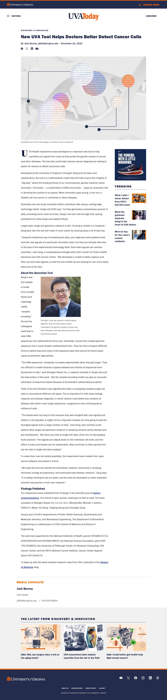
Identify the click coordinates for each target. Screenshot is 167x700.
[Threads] (157, 679)
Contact (102, 688)
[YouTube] (120, 679)
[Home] (83, 16)
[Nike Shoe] (130, 164)
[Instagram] (143, 679)
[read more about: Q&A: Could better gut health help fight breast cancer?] (126, 637)
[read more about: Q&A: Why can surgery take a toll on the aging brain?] (41, 637)
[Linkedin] (150, 679)
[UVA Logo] (26, 679)
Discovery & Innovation (34, 30)
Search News (151, 4)
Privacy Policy (90, 688)
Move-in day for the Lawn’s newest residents (122, 236)
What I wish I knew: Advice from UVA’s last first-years (122, 200)
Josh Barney (25, 589)
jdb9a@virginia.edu (48, 43)
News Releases (77, 688)
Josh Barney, (31, 43)
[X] (128, 679)
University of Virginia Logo (20, 5)
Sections (16, 16)
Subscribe (151, 16)
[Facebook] (135, 679)
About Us (65, 688)
